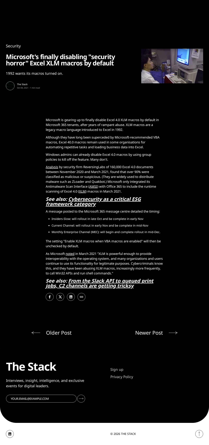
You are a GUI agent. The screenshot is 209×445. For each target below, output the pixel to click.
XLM (82, 191)
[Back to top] (199, 434)
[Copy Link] (81, 297)
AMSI (93, 186)
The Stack (22, 84)
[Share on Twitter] (60, 297)
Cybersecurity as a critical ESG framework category (93, 201)
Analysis (52, 167)
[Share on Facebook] (50, 297)
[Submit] (81, 399)
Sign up (116, 369)
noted (70, 253)
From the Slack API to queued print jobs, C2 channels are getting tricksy (99, 283)
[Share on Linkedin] (71, 297)
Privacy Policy (121, 376)
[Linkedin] (10, 434)
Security (13, 46)
